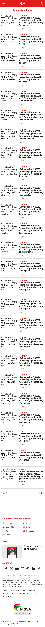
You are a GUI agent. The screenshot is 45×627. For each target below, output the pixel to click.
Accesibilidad (7, 596)
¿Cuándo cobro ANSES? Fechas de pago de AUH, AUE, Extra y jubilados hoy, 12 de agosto (31, 399)
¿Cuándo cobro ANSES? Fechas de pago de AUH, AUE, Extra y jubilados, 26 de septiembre (30, 229)
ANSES (21, 432)
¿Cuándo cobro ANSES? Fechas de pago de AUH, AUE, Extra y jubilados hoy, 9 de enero (31, 21)
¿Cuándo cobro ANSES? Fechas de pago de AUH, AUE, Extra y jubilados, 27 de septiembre (30, 210)
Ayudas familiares (22, 10)
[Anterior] (36, 493)
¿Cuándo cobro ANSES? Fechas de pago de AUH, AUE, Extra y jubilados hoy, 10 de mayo (31, 456)
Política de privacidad (28, 590)
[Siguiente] (41, 493)
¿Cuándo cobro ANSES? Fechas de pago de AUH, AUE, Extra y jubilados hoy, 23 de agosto (31, 286)
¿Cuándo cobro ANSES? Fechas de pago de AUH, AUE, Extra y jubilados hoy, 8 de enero (31, 40)
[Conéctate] (41, 3)
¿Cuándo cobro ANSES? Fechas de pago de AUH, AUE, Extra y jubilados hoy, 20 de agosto (31, 324)
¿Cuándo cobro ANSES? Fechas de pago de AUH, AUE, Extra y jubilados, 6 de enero (30, 59)
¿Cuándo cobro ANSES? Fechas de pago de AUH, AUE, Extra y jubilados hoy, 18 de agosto (31, 361)
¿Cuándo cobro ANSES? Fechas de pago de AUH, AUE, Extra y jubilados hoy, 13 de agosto (31, 380)
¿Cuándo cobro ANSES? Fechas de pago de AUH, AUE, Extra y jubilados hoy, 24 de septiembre (31, 248)
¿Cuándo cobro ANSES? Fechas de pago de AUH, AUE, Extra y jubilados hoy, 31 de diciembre (31, 97)
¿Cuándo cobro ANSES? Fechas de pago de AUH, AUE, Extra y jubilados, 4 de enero (30, 78)
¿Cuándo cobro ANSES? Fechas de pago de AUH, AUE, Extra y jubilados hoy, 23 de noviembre (31, 135)
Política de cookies (9, 593)
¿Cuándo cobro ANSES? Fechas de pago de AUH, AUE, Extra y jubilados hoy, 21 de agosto (31, 305)
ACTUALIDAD (23, 450)
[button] (22, 613)
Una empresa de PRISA (23, 607)
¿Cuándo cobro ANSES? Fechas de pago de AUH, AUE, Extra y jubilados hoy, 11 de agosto (31, 418)
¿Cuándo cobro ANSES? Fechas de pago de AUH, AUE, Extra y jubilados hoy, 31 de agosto (31, 267)
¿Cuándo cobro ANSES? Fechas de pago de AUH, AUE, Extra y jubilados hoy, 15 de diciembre (31, 116)
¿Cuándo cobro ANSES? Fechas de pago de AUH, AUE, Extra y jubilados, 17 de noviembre (30, 154)
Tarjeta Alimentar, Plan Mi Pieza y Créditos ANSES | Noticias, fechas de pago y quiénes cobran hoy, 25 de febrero (31, 476)
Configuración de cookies (27, 593)
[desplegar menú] (4, 3)
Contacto (5, 590)
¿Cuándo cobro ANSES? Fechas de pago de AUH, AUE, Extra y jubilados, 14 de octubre (30, 172)
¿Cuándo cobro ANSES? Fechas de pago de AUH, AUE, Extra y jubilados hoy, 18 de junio (31, 437)
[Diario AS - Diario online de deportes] (23, 3)
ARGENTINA (23, 261)
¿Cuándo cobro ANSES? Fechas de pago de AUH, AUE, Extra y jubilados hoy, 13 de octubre (31, 191)
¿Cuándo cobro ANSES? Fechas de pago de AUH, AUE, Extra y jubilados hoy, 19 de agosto (31, 343)
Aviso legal (15, 590)
